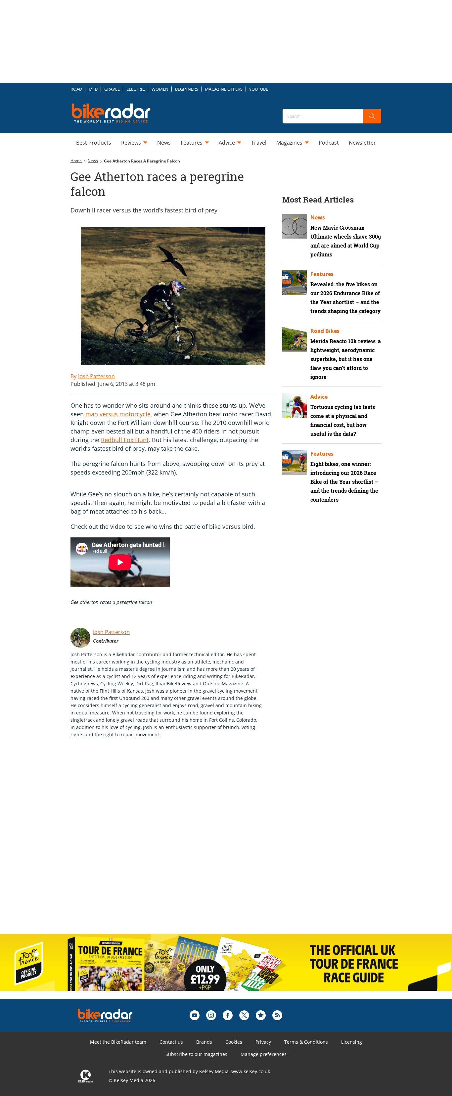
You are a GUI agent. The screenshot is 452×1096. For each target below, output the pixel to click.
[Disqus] (179, 843)
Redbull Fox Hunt (125, 440)
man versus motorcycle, (118, 414)
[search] (372, 116)
